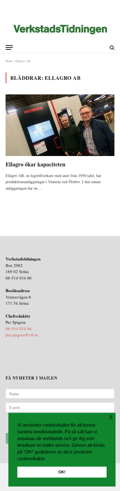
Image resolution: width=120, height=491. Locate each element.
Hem (9, 61)
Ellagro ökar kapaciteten (35, 164)
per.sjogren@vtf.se (22, 335)
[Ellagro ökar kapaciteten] (60, 125)
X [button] (110, 417)
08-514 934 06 (19, 328)
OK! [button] (62, 472)
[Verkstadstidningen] (60, 29)
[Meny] (9, 47)
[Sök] (111, 47)
